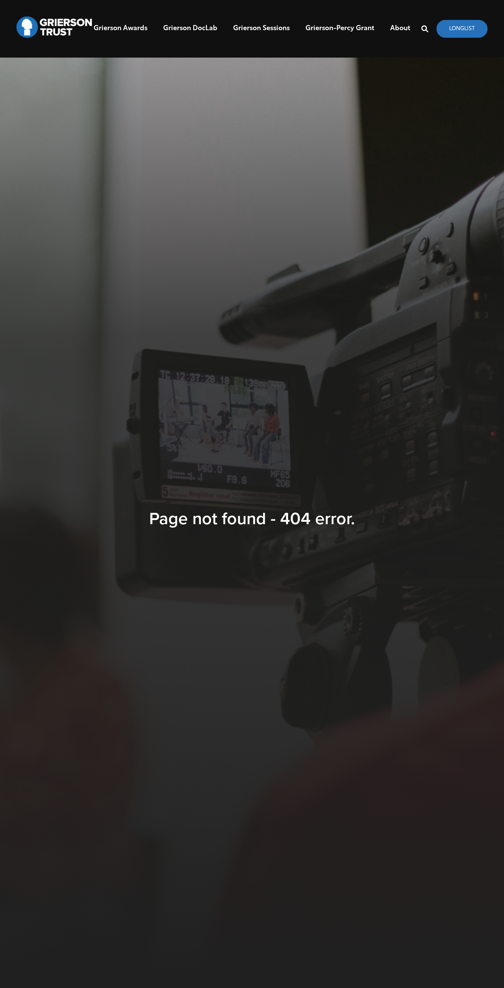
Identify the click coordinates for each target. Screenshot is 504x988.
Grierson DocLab (190, 28)
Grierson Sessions (261, 28)
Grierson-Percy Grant (339, 28)
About (400, 28)
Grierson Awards (120, 28)
